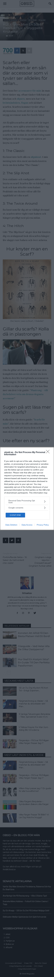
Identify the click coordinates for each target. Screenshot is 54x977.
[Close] (48, 452)
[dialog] (27, 488)
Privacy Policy (43, 525)
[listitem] (27, 501)
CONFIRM (15, 515)
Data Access (27, 525)
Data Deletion (11, 525)
